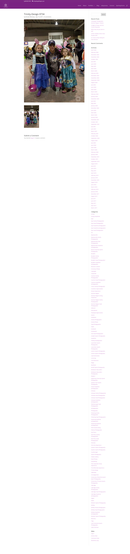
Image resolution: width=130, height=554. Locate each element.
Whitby (93, 505)
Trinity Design (94, 470)
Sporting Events (120, 5)
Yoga (92, 521)
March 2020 (94, 150)
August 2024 (94, 82)
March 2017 (94, 208)
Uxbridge (93, 485)
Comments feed (95, 538)
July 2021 (93, 126)
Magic (92, 362)
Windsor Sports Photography (98, 516)
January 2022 (94, 117)
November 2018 (95, 180)
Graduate (93, 329)
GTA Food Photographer (97, 333)
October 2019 (94, 159)
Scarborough (94, 452)
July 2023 (93, 101)
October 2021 (94, 122)
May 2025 (93, 66)
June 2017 (93, 201)
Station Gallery (95, 457)
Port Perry (93, 432)
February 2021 (94, 133)
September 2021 (95, 124)
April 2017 (93, 205)
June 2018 (93, 184)
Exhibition (93, 317)
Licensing (93, 358)
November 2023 (95, 99)
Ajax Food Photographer (97, 223)
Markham (93, 365)
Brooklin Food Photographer (98, 260)
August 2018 (94, 182)
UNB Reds (93, 472)
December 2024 (95, 75)
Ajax (92, 218)
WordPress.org (95, 540)
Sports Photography (96, 454)
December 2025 (95, 54)
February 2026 (94, 52)
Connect (112, 5)
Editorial (93, 308)
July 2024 (93, 85)
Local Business (95, 360)
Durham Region (95, 293)
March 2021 (94, 131)
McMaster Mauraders (96, 369)
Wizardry (93, 518)
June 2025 (93, 64)
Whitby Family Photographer (98, 507)
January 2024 (94, 96)
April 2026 (93, 50)
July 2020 (93, 143)
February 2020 (94, 152)
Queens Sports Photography (98, 447)
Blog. (98, 5)
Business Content (95, 266)
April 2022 (93, 112)
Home (79, 5)
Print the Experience (96, 445)
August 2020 (94, 140)
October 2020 (94, 136)
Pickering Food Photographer (98, 417)
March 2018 (94, 187)
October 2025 (94, 59)
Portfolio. (90, 5)
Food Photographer (96, 324)
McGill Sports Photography (98, 367)
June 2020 (93, 145)
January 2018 (94, 191)
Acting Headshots (95, 216)
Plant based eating (96, 427)
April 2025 (93, 68)
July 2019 (93, 166)
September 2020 (95, 138)
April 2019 (93, 173)
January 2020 (94, 154)
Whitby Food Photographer (98, 510)
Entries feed (94, 536)
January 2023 (94, 105)
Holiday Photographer (96, 340)
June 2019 (93, 168)
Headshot (93, 338)
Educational (94, 310)
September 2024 (95, 80)
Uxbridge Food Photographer (98, 491)
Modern (93, 376)
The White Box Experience (97, 468)
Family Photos (94, 322)
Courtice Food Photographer (98, 280)
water (92, 500)
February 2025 (94, 73)
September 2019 (95, 161)
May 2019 (93, 170)
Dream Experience (95, 291)
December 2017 (95, 194)
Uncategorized (94, 475)
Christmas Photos (95, 269)
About (84, 5)
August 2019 (94, 163)
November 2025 (95, 57)
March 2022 (94, 115)
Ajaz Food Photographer (97, 230)
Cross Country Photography (98, 286)
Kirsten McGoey (30, 17)
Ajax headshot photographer (98, 225)
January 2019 (94, 177)
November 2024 (95, 78)
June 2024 (93, 87)
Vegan (92, 498)
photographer (94, 408)
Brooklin (93, 253)
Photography (94, 410)
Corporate (93, 273)
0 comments (47, 17)
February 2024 (94, 94)
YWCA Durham (95, 527)
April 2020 (93, 147)
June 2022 (93, 110)
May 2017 (93, 203)
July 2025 (93, 61)
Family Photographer (96, 319)
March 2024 (94, 91)
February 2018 (94, 189)
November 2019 (95, 157)
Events (92, 315)
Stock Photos (94, 459)
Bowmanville (94, 235)
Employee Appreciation (97, 312)
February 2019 (94, 175)
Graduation (94, 331)
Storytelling (94, 461)
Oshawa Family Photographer (98, 393)
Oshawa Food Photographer (98, 395)
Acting (92, 214)
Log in (92, 533)
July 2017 (93, 198)
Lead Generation (95, 355)
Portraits (93, 443)
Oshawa (93, 391)
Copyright (93, 271)
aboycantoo (104, 5)
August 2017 (94, 196)
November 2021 (95, 119)
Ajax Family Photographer (97, 221)
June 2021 (93, 129)
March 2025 (94, 71)
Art (92, 232)
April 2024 (93, 89)
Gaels (92, 326)
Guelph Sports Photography (98, 336)
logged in (33, 138)
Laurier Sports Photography (98, 351)
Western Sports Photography (98, 503)
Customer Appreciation (97, 288)
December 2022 (95, 108)
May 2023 (93, 103)
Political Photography (96, 430)
